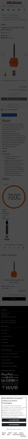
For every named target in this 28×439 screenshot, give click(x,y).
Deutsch (4, 432)
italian (3, 434)
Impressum (23, 436)
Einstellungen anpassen (14, 429)
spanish (21, 432)
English (10, 432)
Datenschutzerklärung (18, 434)
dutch (8, 434)
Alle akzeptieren (14, 420)
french (15, 432)
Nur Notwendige (14, 424)
